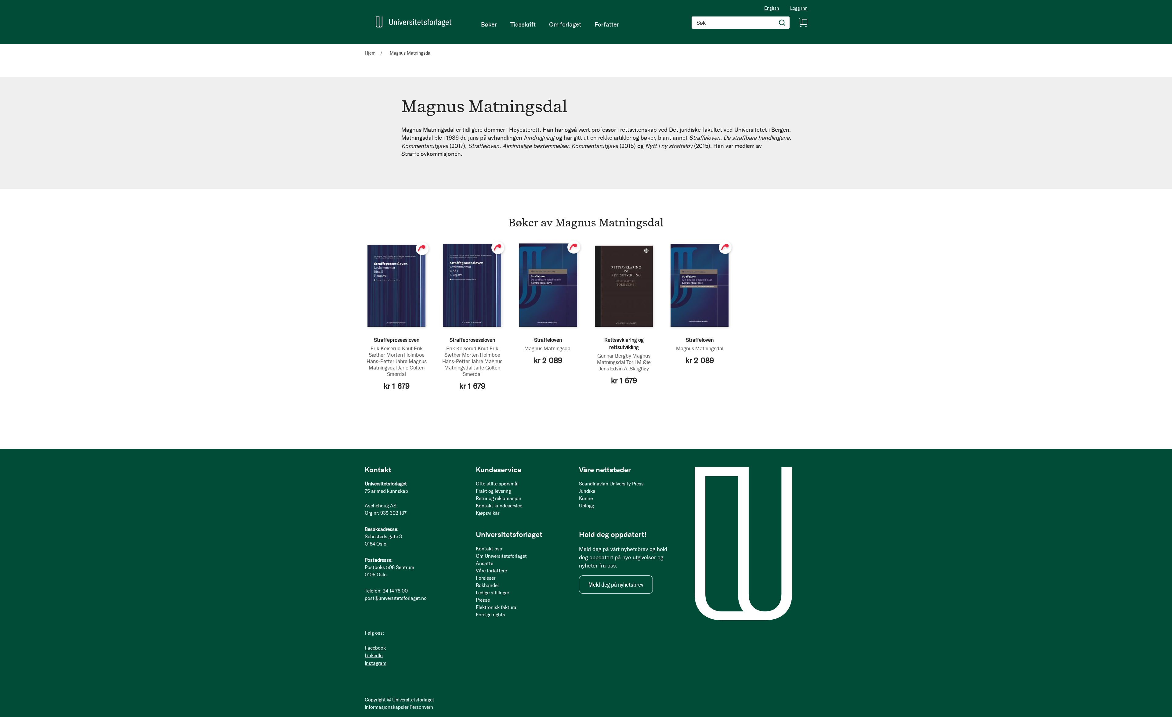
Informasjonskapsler (386, 707)
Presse (483, 600)
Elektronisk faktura (496, 607)
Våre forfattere (491, 571)
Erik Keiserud (386, 348)
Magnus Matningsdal (548, 348)
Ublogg (586, 506)
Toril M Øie (638, 362)
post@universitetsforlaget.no (396, 598)
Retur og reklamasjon (498, 498)
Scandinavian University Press (611, 484)
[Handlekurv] (803, 22)
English (771, 8)
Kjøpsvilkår (487, 513)
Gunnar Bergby (614, 356)
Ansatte (484, 563)
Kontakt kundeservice (499, 506)
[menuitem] (489, 24)
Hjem (371, 53)
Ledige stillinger (492, 593)
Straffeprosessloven (396, 340)
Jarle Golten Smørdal (406, 371)
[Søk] (782, 22)
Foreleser (485, 578)
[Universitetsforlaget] (413, 21)
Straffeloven (548, 340)
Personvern (421, 707)
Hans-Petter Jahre (387, 361)
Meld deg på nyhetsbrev (615, 584)
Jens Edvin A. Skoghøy (624, 369)
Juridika (587, 491)
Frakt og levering (493, 491)
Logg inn (798, 8)
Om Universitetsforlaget (501, 556)
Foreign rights (490, 615)
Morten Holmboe (405, 355)
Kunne (586, 498)
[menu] (550, 24)
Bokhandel (487, 585)
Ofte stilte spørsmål (497, 484)
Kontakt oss (489, 549)
